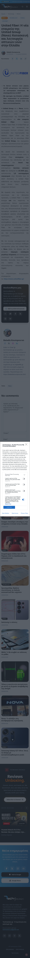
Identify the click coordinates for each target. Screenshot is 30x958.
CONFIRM (9, 507)
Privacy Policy (24, 513)
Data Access (15, 513)
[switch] (23, 479)
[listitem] (15, 475)
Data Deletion (5, 513)
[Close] (26, 445)
